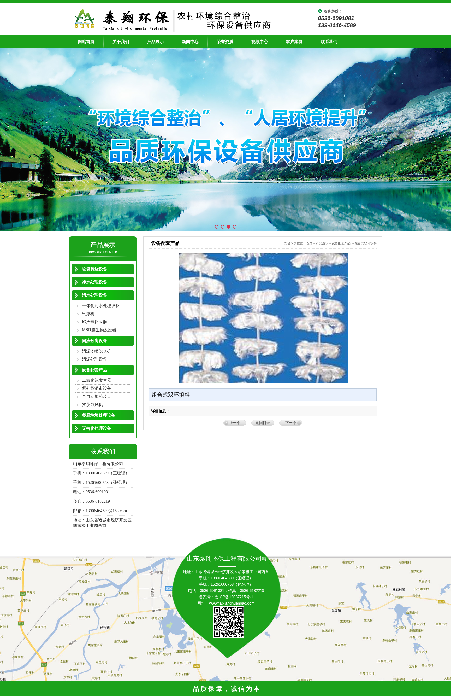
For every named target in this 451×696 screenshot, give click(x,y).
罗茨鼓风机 (92, 404)
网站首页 (86, 41)
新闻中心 (190, 41)
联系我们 (329, 41)
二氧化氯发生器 (96, 380)
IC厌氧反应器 (94, 322)
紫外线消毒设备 (96, 388)
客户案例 (294, 41)
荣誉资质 (225, 41)
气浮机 (88, 313)
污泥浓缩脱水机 (96, 351)
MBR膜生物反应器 (99, 330)
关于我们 (120, 41)
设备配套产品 (341, 243)
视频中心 (259, 41)
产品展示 (155, 41)
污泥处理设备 (94, 359)
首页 (309, 243)
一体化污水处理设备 (101, 305)
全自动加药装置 (96, 396)
